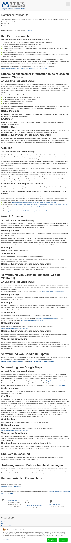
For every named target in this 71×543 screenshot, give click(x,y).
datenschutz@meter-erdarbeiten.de (11, 486)
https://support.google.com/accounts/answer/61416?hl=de (28, 206)
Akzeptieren (52, 540)
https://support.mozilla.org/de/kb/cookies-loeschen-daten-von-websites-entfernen (34, 202)
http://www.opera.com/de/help (15, 209)
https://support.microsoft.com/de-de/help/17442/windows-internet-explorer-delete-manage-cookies (40, 204)
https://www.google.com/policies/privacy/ (53, 291)
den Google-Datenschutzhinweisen (53, 381)
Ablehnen (63, 540)
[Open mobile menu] (68, 4)
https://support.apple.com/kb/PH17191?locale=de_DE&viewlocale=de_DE (27, 211)
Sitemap (3, 523)
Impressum (29, 30)
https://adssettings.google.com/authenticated (41, 361)
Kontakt (3, 521)
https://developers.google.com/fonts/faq (46, 318)
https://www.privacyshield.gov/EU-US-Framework (14, 328)
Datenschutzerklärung (7, 526)
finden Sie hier (61, 385)
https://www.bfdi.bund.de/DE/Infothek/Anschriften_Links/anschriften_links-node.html (24, 68)
